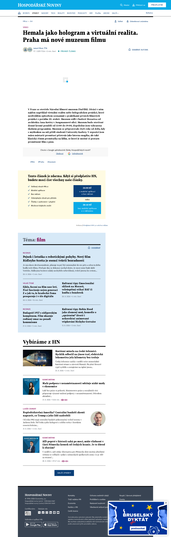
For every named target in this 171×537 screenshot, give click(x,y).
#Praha (41, 162)
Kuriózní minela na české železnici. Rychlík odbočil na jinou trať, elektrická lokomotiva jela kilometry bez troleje (79, 354)
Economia (71, 503)
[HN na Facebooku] (43, 512)
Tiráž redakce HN (74, 499)
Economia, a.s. (40, 499)
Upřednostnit (77, 154)
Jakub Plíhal (38, 48)
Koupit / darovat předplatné (130, 495)
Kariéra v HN (73, 507)
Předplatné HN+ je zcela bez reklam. (95, 225)
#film (32, 162)
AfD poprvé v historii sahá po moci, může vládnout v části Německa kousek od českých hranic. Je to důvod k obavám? (73, 444)
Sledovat (59, 154)
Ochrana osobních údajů (99, 495)
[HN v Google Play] (33, 524)
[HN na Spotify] (54, 512)
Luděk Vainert (29, 409)
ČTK (45, 48)
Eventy (122, 499)
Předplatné (157, 5)
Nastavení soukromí (97, 503)
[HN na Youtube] (58, 512)
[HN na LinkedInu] (50, 512)
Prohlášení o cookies (97, 499)
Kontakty (71, 495)
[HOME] (19, 13)
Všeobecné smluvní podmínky (101, 507)
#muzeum (52, 162)
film (41, 240)
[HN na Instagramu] (47, 512)
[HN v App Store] (50, 524)
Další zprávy (64, 473)
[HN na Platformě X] (39, 512)
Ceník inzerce (73, 511)
